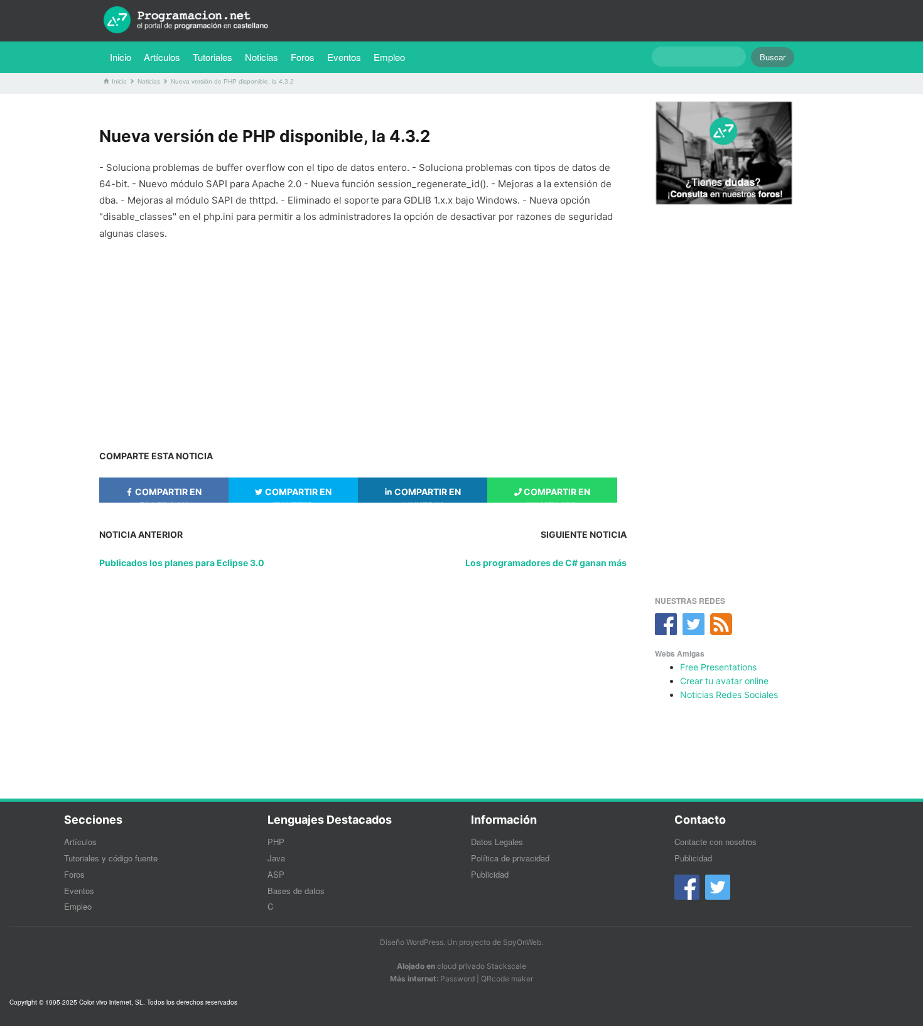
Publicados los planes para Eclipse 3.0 (181, 562)
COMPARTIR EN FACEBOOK (167, 494)
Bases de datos (296, 891)
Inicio (120, 56)
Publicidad (490, 874)
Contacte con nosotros (715, 842)
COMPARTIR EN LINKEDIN (426, 494)
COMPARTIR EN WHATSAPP (556, 494)
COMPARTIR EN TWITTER (297, 494)
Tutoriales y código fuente (111, 858)
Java (276, 858)
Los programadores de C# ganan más (546, 562)
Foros (303, 56)
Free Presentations (718, 667)
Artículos (162, 56)
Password (457, 978)
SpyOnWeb (522, 942)
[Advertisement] (363, 339)
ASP (275, 874)
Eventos (344, 56)
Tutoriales (216, 56)
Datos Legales (497, 842)
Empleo (389, 56)
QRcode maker (507, 978)
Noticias (261, 56)
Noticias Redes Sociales (729, 694)
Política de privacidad (510, 858)
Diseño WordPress (411, 942)
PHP (275, 842)
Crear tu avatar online (724, 680)
